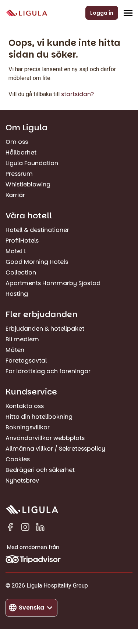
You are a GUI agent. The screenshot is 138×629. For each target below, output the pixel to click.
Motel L (16, 251)
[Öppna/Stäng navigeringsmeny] (128, 13)
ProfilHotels (22, 240)
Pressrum (19, 174)
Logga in (101, 13)
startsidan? (77, 94)
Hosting (17, 294)
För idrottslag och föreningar (48, 371)
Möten (15, 350)
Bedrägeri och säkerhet (40, 470)
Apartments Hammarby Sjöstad (53, 283)
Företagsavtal (26, 360)
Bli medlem (22, 339)
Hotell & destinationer (37, 230)
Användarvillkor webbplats (45, 438)
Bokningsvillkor (28, 427)
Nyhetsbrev (22, 480)
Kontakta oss (25, 406)
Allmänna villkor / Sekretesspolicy (55, 448)
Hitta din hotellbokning (39, 416)
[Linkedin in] (40, 528)
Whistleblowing (28, 184)
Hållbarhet (21, 152)
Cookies (18, 459)
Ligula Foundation (32, 163)
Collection (21, 272)
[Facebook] (10, 528)
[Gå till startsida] (26, 13)
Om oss (17, 142)
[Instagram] (25, 528)
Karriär (15, 195)
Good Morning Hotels (37, 262)
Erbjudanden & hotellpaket (45, 328)
